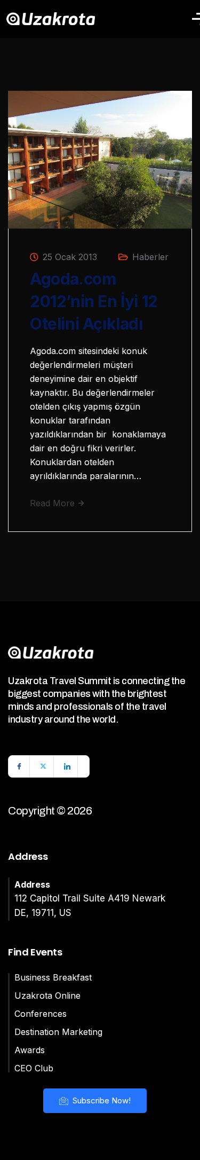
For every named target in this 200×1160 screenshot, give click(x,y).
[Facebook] (19, 766)
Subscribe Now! (100, 1100)
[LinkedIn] (67, 766)
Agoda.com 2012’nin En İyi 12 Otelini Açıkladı (94, 301)
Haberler (150, 257)
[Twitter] (43, 766)
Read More (53, 503)
